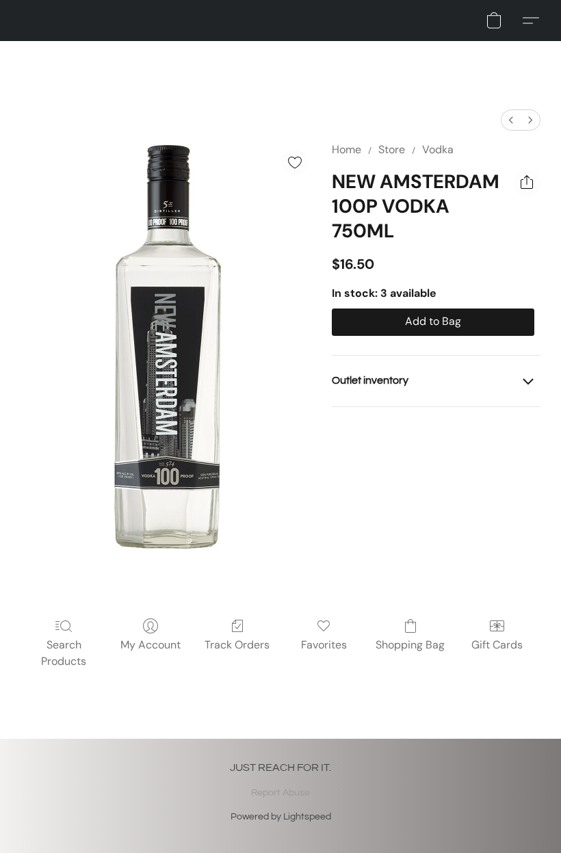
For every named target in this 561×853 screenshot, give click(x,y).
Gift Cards (497, 645)
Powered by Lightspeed (281, 817)
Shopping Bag (410, 645)
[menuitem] (511, 120)
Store (391, 149)
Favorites (324, 645)
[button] (494, 20)
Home (346, 149)
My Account (150, 645)
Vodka (438, 149)
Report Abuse (280, 793)
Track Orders (237, 645)
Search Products (63, 653)
